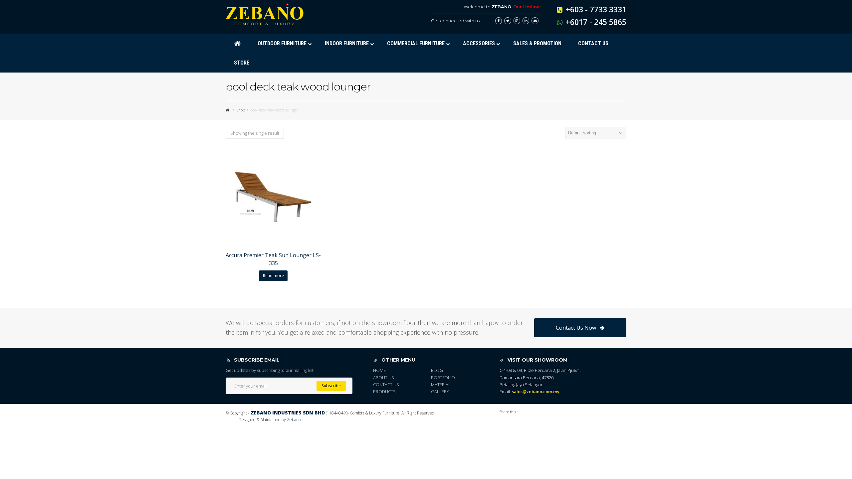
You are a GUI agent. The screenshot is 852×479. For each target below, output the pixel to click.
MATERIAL (441, 385)
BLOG (437, 370)
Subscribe (331, 386)
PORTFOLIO (443, 378)
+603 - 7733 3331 (596, 9)
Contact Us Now (576, 327)
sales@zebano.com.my (535, 392)
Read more (273, 275)
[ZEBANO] (228, 109)
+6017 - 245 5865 (596, 22)
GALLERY (440, 392)
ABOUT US (383, 378)
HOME (379, 370)
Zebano (294, 419)
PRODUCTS (384, 392)
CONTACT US (386, 385)
